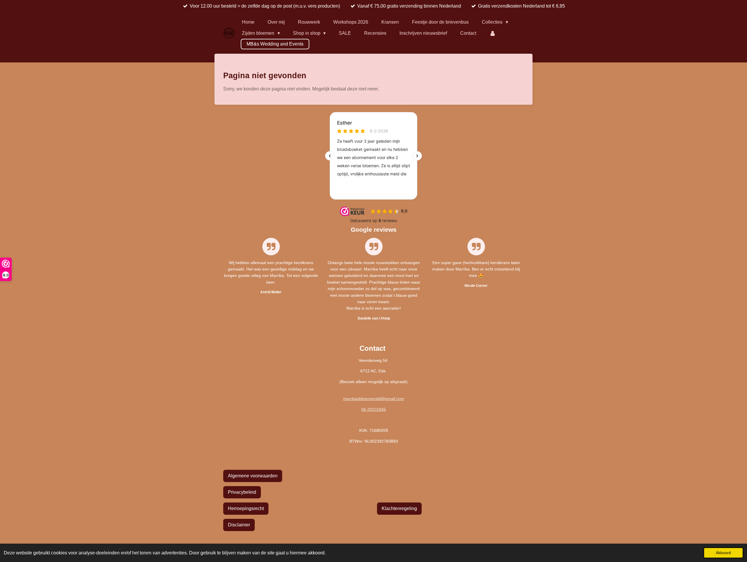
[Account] (493, 33)
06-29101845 (373, 409)
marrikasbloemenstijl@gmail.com (373, 398)
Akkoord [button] (723, 552)
